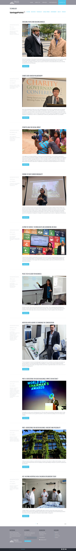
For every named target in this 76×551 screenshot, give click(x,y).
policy (14, 488)
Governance (12, 86)
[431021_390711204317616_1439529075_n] (44, 395)
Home (31, 2)
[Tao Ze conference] (44, 92)
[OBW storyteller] (44, 141)
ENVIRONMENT (53, 11)
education (16, 31)
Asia (10, 136)
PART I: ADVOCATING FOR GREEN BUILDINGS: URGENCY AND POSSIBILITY (41, 428)
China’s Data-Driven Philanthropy (32, 76)
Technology (16, 34)
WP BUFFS (23, 549)
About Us (37, 2)
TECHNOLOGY (39, 11)
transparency (13, 396)
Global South (12, 392)
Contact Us (62, 2)
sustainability (13, 395)
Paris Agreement (13, 394)
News (15, 338)
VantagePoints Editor (14, 24)
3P (10, 236)
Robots (15, 339)
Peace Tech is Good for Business (31, 274)
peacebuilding (13, 286)
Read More (25, 66)
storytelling (12, 139)
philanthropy (12, 87)
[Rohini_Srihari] (44, 290)
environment (16, 391)
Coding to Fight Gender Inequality (32, 174)
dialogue (11, 31)
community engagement (15, 183)
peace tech (12, 285)
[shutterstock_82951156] (44, 444)
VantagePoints (53, 2)
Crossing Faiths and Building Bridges (33, 22)
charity (14, 85)
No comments (12, 134)
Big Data (11, 85)
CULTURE (28, 11)
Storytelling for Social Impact (31, 127)
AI (11, 236)
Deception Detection (14, 336)
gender (15, 184)
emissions (12, 391)
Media (15, 33)
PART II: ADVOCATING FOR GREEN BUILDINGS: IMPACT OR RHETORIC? (40, 379)
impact (18, 440)
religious (12, 34)
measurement (17, 393)
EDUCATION (33, 11)
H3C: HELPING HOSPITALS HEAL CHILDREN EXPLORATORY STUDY (39, 476)
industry (11, 441)
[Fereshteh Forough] (44, 191)
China (18, 85)
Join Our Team (57, 535)
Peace (16, 284)
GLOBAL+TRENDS (46, 11)
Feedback (56, 537)
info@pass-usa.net (43, 539)
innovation (17, 86)
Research (12, 339)
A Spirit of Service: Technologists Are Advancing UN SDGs (39, 227)
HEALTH (59, 11)
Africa (15, 389)
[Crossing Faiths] (44, 40)
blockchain (12, 238)
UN (10, 240)
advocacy (12, 485)
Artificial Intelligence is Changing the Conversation (38, 322)
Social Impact (12, 138)
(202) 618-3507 (42, 537)
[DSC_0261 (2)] (44, 493)
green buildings (13, 440)
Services (44, 2)
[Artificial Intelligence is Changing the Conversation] (44, 342)
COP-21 (18, 390)
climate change (13, 390)
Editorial (11, 337)
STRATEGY (64, 11)
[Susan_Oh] (44, 242)
